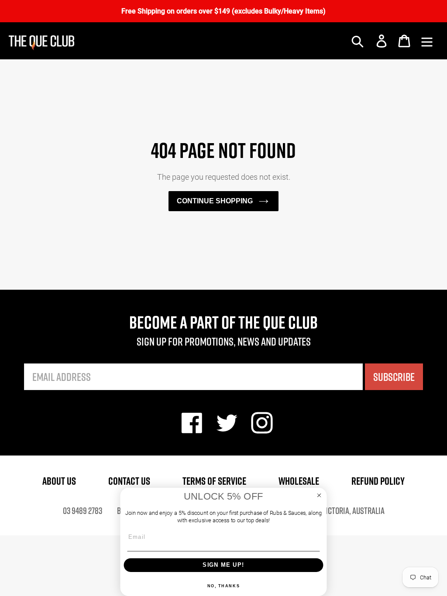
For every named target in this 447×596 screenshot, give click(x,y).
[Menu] (427, 41)
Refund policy (378, 480)
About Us (59, 480)
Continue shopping (215, 201)
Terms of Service (214, 480)
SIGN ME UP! (223, 565)
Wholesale (299, 480)
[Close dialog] (319, 495)
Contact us (129, 480)
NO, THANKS (223, 585)
